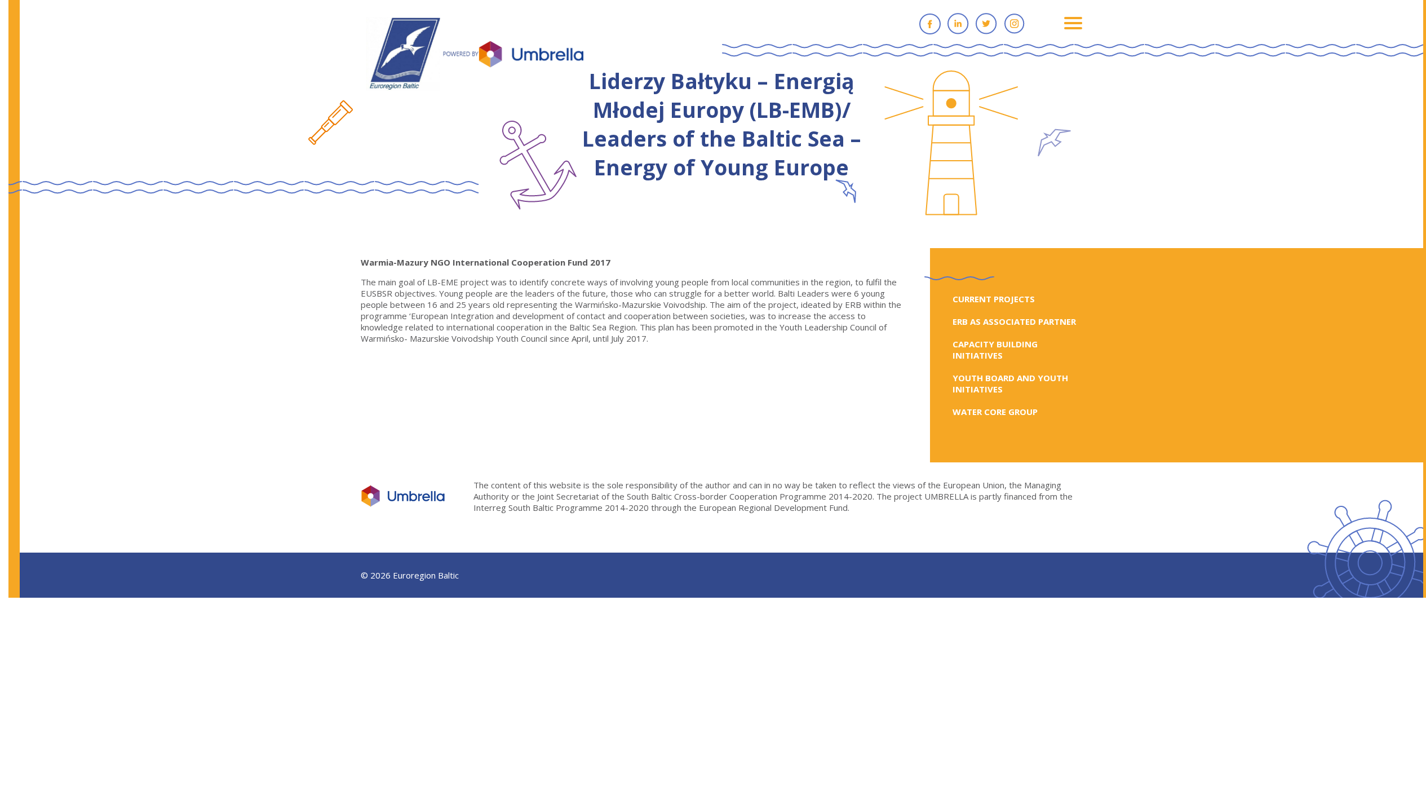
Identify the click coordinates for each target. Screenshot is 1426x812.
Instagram (1014, 23)
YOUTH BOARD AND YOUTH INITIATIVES (1010, 383)
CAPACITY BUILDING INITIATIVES (995, 349)
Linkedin (958, 23)
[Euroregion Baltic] (474, 54)
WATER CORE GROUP (995, 411)
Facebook (930, 23)
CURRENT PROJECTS (994, 298)
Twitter (986, 23)
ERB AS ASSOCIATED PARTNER (1014, 321)
